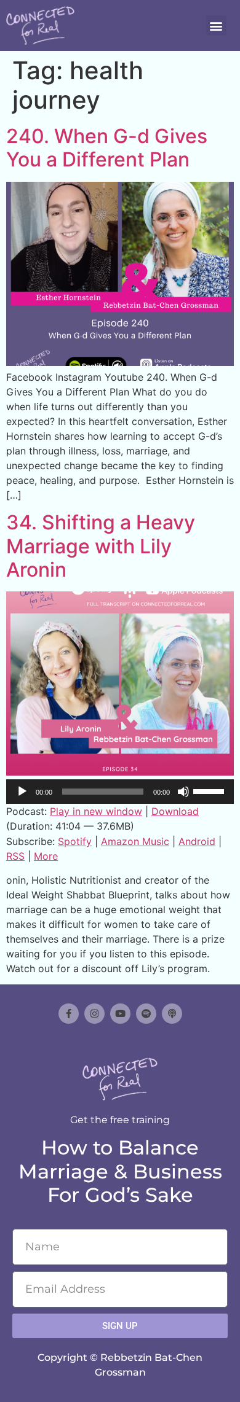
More (46, 856)
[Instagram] (94, 1013)
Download (175, 811)
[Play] (22, 791)
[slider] (210, 790)
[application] (120, 791)
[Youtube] (120, 1013)
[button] (216, 25)
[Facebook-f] (68, 1013)
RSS (15, 856)
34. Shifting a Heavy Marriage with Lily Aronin (100, 546)
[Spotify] (146, 1013)
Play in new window (96, 811)
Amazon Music (135, 841)
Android (196, 841)
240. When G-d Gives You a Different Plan (106, 147)
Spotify (75, 841)
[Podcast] (172, 1013)
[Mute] (183, 791)
